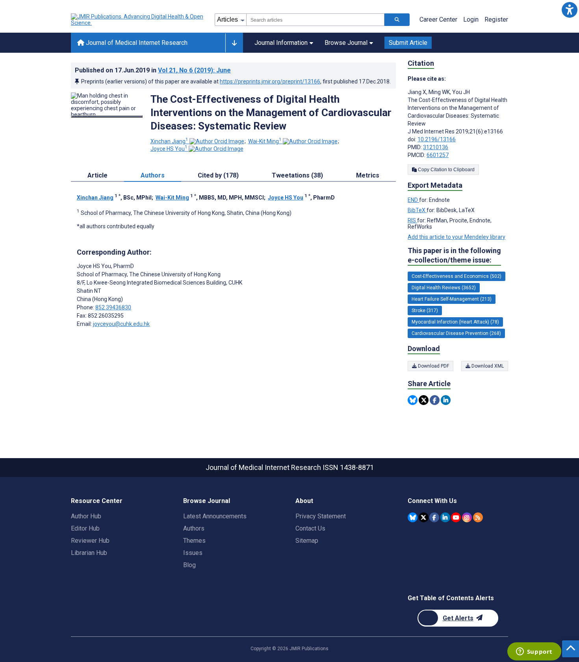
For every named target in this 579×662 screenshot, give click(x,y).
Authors (193, 528)
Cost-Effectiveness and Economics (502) (456, 276)
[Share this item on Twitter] (424, 400)
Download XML (487, 366)
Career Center (438, 19)
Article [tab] (97, 175)
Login (471, 19)
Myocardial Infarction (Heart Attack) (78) (455, 322)
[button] (569, 9)
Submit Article (408, 42)
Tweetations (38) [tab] (297, 175)
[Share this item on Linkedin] (446, 400)
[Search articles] (397, 19)
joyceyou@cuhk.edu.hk (121, 324)
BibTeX (417, 210)
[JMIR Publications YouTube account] (456, 517)
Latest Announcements (215, 516)
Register (496, 19)
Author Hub (86, 516)
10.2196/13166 (437, 139)
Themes (194, 540)
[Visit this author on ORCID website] (216, 141)
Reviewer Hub (90, 540)
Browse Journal (346, 42)
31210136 (435, 147)
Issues (192, 553)
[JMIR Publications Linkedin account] (445, 517)
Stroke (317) (425, 310)
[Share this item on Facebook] (435, 400)
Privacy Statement (320, 516)
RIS (412, 220)
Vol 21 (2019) (194, 70)
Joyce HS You (168, 149)
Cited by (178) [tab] (218, 175)
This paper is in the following (454, 255)
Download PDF (433, 366)
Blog (189, 565)
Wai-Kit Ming (265, 141)
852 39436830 (113, 307)
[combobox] (315, 19)
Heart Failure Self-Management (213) (452, 299)
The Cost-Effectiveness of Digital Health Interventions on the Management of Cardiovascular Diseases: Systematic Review (271, 112)
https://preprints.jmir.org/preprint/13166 (270, 81)
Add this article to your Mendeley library (456, 237)
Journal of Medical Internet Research (135, 42)
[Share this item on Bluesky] (413, 400)
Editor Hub (85, 528)
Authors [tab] (153, 175)
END (413, 200)
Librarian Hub (89, 553)
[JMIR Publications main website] (138, 19)
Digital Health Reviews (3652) (444, 287)
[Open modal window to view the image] (107, 116)
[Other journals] (234, 42)
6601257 (438, 155)
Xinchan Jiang (169, 141)
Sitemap (306, 540)
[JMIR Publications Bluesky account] (413, 517)
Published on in (153, 70)
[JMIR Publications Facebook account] (434, 517)
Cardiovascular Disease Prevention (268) (456, 333)
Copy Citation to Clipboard (446, 169)
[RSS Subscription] (478, 517)
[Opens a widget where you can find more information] (534, 652)
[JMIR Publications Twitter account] (424, 517)
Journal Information (281, 42)
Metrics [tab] (367, 175)
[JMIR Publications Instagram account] (467, 517)
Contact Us (310, 528)
